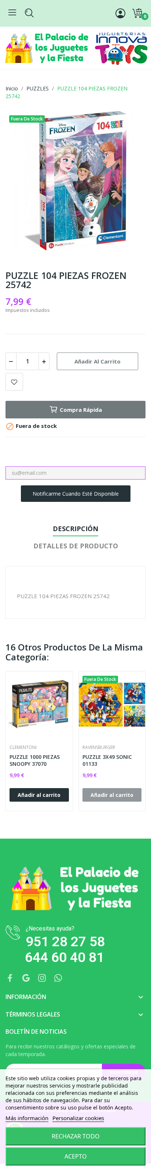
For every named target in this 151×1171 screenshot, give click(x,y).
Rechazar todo (76, 1136)
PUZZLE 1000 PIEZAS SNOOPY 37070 (35, 760)
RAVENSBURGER (98, 747)
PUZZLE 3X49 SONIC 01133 (107, 760)
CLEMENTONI (23, 747)
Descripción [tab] (75, 528)
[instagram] (42, 978)
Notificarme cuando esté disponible (76, 493)
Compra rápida (81, 409)
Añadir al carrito (97, 361)
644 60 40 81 (64, 957)
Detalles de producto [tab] (75, 545)
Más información (26, 1118)
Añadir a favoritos (14, 382)
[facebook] (9, 978)
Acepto (76, 1156)
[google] (26, 978)
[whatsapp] (58, 978)
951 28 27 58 (65, 942)
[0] (137, 13)
